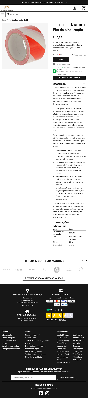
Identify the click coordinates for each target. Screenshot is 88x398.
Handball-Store (63, 351)
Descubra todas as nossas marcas (44, 278)
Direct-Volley (62, 343)
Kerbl (59, 25)
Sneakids (76, 346)
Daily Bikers (62, 337)
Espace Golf (62, 346)
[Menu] (3, 14)
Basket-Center (63, 335)
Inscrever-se (67, 377)
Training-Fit (77, 351)
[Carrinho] (84, 8)
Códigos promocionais (11, 348)
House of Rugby (63, 354)
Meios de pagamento (33, 351)
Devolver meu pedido (10, 346)
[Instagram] (47, 393)
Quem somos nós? (32, 335)
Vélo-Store (77, 359)
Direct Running (63, 340)
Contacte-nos (27, 298)
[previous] (82, 261)
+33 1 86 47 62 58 (27, 305)
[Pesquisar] (8, 14)
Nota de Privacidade (33, 357)
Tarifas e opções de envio (35, 354)
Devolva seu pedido (27, 320)
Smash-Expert (78, 340)
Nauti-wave (77, 335)
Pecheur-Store (78, 337)
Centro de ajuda (8, 337)
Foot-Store (61, 348)
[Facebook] (40, 393)
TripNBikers (77, 357)
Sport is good (78, 348)
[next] (86, 261)
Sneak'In (76, 343)
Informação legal (32, 348)
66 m (61, 59)
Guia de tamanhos (79, 55)
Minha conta (7, 335)
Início (4, 20)
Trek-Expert (77, 354)
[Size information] (61, 55)
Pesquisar (14, 14)
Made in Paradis (63, 362)
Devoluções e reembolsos (35, 346)
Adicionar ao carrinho (69, 78)
